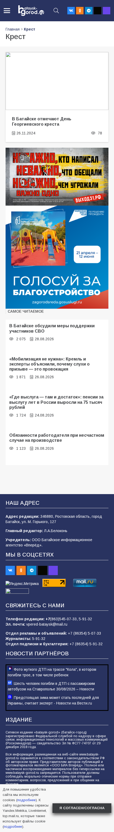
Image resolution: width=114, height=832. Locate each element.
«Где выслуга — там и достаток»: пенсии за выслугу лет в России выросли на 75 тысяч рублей (56, 402)
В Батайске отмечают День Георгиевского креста (41, 121)
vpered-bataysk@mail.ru (46, 624)
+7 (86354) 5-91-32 (86, 644)
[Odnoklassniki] (80, 10)
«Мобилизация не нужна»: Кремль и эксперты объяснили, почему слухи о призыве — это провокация (49, 364)
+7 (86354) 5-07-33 (84, 633)
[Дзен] (97, 10)
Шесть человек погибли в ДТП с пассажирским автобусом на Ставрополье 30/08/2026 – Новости (51, 686)
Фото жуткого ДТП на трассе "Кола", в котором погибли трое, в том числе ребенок (52, 672)
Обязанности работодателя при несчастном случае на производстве (56, 438)
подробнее (26, 800)
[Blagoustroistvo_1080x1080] (57, 257)
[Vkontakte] (71, 10)
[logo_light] (31, 10)
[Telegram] (89, 10)
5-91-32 (85, 619)
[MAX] (106, 10)
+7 (48, 619)
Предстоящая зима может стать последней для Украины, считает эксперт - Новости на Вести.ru (53, 700)
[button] (7, 10)
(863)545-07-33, (64, 619)
